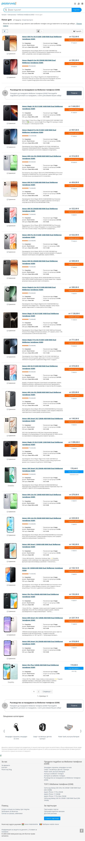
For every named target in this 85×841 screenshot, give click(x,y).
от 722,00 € (74, 36)
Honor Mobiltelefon (31, 824)
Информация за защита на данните (14, 830)
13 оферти (74, 241)
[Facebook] (81, 830)
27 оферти (74, 267)
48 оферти (74, 162)
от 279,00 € (74, 494)
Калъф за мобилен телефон (54, 774)
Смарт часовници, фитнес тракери (42, 738)
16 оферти (74, 346)
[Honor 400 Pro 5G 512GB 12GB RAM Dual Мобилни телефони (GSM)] (12, 241)
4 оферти (74, 424)
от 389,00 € (74, 287)
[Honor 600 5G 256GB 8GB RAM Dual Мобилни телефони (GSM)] (12, 267)
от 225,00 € (74, 392)
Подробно (11, 485)
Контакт (4, 767)
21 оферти (74, 136)
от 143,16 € (74, 568)
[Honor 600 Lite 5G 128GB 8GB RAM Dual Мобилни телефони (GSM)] (12, 501)
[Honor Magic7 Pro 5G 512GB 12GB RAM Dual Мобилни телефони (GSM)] (12, 346)
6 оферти (74, 398)
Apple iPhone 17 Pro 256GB (53, 792)
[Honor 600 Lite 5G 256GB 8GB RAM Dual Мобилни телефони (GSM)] (12, 163)
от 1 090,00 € (74, 442)
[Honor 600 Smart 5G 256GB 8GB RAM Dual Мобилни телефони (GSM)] (12, 648)
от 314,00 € (74, 156)
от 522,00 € (74, 235)
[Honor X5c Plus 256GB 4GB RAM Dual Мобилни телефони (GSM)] (12, 601)
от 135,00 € (74, 594)
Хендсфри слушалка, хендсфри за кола (16, 738)
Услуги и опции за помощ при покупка (15, 809)
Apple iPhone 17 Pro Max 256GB (55, 796)
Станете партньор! (52, 818)
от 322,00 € (74, 208)
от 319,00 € (74, 366)
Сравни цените (74, 40)
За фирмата (6, 765)
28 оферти (74, 66)
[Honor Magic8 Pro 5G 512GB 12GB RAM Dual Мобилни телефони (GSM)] (12, 136)
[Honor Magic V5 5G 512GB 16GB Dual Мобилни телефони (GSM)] (12, 320)
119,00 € (74, 665)
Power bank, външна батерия (68, 737)
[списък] (38, 31)
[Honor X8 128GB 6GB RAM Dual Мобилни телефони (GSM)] (12, 574)
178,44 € (74, 468)
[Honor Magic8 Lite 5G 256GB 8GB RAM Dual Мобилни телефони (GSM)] (12, 67)
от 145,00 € (74, 544)
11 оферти (74, 319)
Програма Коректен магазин (54, 811)
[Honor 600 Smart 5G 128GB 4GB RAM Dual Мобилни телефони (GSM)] (12, 624)
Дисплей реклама (50, 813)
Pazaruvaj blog (7, 769)
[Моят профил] (82, 3)
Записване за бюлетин (10, 811)
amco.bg (74, 671)
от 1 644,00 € (74, 106)
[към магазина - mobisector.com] (12, 475)
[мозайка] (41, 31)
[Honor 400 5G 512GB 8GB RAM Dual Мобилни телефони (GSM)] (12, 372)
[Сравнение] (78, 3)
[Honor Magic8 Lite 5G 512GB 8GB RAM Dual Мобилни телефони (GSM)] (12, 294)
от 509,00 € (74, 261)
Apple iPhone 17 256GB (52, 794)
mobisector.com (74, 474)
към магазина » (74, 472)
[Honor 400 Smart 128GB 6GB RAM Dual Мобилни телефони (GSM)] (12, 551)
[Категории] (75, 3)
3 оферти (74, 293)
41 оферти (74, 112)
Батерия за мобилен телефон (54, 776)
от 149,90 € (74, 418)
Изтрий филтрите (27, 20)
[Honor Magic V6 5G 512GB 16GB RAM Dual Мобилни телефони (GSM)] (12, 113)
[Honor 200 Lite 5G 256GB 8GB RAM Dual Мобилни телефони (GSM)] (12, 525)
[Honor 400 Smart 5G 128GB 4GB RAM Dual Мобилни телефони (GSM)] (12, 425)
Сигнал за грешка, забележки (12, 813)
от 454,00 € (74, 182)
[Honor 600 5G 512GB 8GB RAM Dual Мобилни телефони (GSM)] (12, 189)
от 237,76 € (74, 618)
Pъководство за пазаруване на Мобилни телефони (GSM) (35, 90)
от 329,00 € (74, 518)
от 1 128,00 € (74, 313)
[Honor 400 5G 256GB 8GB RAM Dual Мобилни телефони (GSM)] (12, 215)
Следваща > (47, 691)
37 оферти (74, 43)
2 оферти (74, 500)
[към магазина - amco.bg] (12, 671)
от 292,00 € (74, 60)
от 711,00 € (74, 340)
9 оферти (74, 215)
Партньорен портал (51, 809)
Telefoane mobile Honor (50, 824)
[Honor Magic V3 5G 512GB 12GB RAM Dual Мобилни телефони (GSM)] (12, 449)
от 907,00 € (74, 130)
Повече (74, 93)
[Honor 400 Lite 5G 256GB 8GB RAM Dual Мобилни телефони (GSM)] (12, 399)
